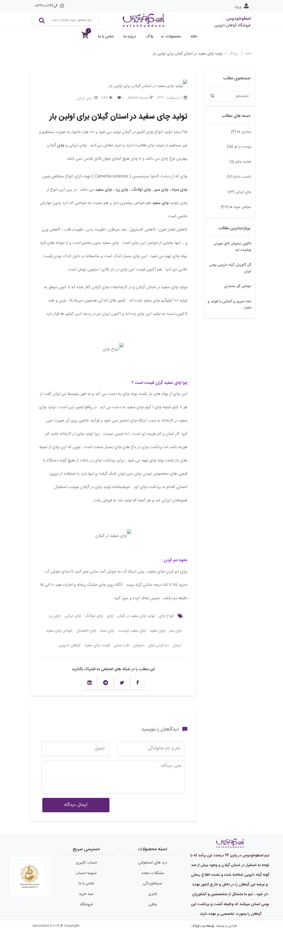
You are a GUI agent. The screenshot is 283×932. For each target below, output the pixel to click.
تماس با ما (106, 36)
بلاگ (149, 36)
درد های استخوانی (152, 862)
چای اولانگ (141, 189)
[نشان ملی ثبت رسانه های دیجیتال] (29, 872)
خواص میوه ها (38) (236, 207)
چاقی (152, 904)
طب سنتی (121, 645)
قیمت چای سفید (97, 645)
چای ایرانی (84, 98)
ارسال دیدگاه (75, 805)
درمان (177, 645)
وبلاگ (234, 53)
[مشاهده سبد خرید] (84, 36)
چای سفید (103, 189)
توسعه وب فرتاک (203, 926)
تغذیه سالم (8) (240, 162)
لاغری (152, 894)
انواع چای (166, 616)
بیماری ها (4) (241, 132)
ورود (238, 7)
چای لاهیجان (86, 630)
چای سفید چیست (132, 630)
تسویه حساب (86, 873)
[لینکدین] (89, 683)
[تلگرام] (105, 683)
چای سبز (161, 189)
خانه (194, 36)
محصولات (173, 36)
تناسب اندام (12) (239, 177)
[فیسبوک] (137, 683)
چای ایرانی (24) (239, 192)
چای (60, 145)
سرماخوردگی (152, 883)
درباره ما (130, 36)
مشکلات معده (153, 873)
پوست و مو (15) (239, 147)
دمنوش (139, 645)
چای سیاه (179, 189)
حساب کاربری (86, 862)
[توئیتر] (122, 683)
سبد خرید (86, 894)
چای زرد (121, 189)
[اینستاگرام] (62, 6)
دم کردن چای (158, 645)
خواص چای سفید (59, 630)
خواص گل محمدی (237, 286)
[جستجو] (42, 20)
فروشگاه (86, 904)
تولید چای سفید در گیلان (136, 616)
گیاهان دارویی (69, 645)
